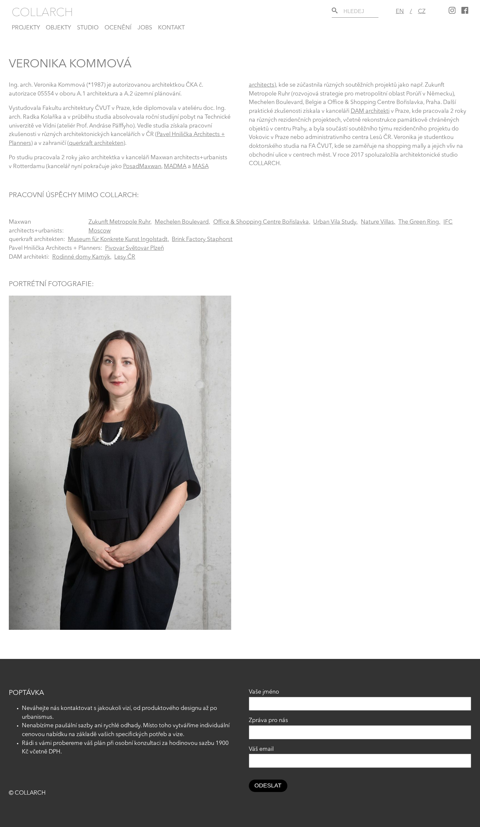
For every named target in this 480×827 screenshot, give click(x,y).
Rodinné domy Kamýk (81, 257)
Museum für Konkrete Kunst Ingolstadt (118, 239)
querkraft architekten (96, 143)
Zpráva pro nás (268, 720)
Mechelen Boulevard (182, 222)
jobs (144, 28)
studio (88, 28)
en (400, 11)
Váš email (261, 749)
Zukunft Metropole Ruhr (119, 222)
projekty (26, 28)
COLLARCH (42, 12)
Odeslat (267, 785)
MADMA (175, 166)
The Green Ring (418, 222)
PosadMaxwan (142, 166)
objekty (58, 28)
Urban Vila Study (334, 222)
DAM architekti (370, 111)
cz (421, 11)
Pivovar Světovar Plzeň (134, 248)
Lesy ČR (124, 257)
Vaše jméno (264, 692)
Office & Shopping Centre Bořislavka (261, 222)
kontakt (171, 28)
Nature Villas (377, 222)
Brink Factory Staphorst (202, 239)
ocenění (118, 28)
